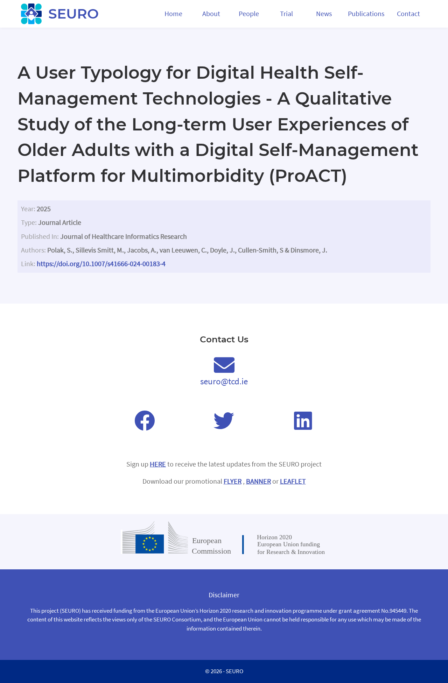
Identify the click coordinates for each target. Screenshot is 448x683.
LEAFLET (293, 482)
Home (173, 13)
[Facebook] (144, 421)
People (249, 13)
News (324, 13)
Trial (286, 13)
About (211, 13)
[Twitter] (224, 421)
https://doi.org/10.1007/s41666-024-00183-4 (101, 263)
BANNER (258, 482)
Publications (366, 13)
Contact (408, 13)
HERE (158, 465)
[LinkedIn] (303, 421)
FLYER (232, 482)
